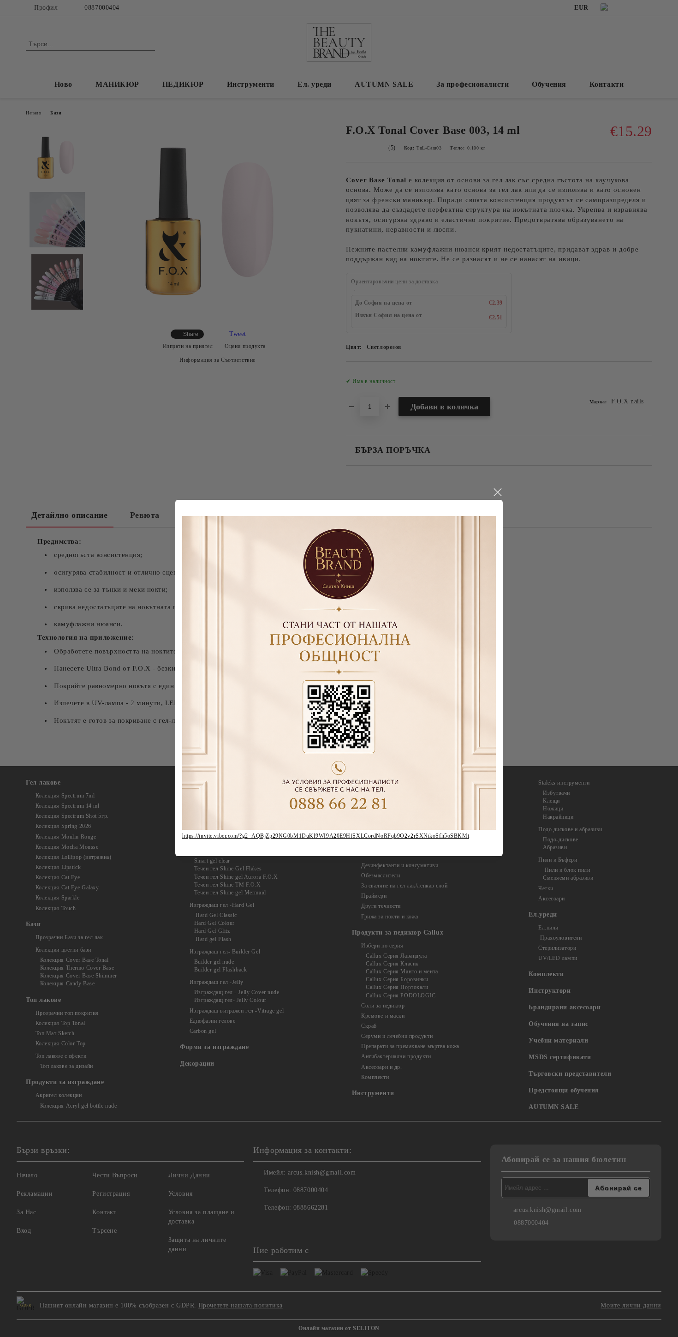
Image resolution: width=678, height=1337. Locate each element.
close (497, 492)
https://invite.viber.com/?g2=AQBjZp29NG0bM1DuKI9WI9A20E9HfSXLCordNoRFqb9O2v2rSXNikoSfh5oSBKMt (325, 836)
